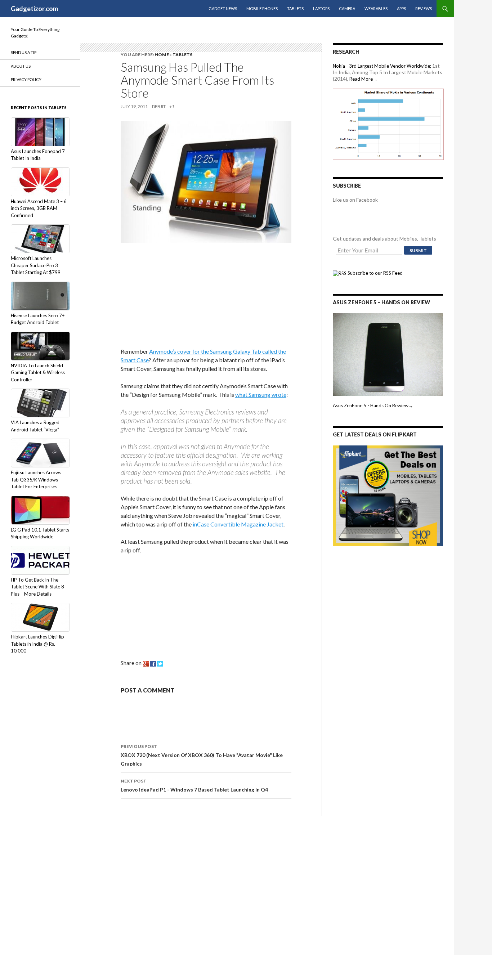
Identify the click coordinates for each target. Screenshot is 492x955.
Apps (401, 8)
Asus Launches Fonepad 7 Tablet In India (38, 154)
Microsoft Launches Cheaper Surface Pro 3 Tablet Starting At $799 (36, 265)
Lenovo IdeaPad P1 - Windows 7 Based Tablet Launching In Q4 (194, 785)
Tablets (295, 8)
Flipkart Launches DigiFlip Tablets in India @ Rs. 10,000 (37, 644)
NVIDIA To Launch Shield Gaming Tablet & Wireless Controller (38, 372)
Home (162, 54)
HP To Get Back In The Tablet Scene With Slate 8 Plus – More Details (37, 587)
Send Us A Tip (23, 52)
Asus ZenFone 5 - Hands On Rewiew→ (373, 405)
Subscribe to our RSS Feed (374, 273)
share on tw (160, 664)
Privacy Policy (26, 79)
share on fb (153, 664)
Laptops (321, 8)
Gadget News (223, 8)
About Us (21, 66)
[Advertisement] (175, 296)
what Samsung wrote (260, 394)
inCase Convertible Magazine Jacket (238, 524)
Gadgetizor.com (34, 9)
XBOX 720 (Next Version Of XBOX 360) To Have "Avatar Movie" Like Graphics (202, 755)
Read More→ (363, 79)
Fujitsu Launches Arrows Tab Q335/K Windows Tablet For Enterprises (36, 479)
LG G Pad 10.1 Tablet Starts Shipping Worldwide (40, 533)
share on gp (146, 664)
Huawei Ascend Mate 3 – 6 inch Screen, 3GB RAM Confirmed (39, 208)
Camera (347, 8)
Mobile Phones (262, 8)
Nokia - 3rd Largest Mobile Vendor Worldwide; (382, 66)
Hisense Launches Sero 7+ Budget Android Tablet (37, 319)
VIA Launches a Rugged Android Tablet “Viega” (35, 426)
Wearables (376, 8)
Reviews (423, 8)
